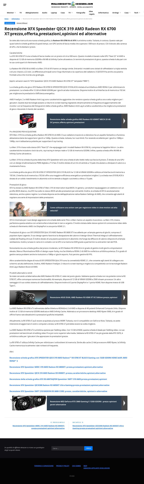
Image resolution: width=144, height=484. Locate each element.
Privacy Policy (62, 466)
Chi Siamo (76, 466)
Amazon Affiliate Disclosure (97, 468)
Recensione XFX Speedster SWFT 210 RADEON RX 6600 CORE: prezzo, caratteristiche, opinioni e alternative (58, 391)
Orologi (115, 13)
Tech (136, 13)
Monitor (10, 13)
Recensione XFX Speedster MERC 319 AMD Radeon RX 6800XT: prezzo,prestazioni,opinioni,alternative (56, 367)
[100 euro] (72, 5)
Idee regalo (91, 12)
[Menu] (4, 4)
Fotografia (80, 13)
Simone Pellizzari (22, 23)
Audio (44, 13)
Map (85, 466)
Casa (63, 13)
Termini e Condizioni (43, 466)
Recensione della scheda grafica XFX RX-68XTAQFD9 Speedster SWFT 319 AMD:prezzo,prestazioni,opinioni (58, 379)
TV (21, 13)
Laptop (54, 13)
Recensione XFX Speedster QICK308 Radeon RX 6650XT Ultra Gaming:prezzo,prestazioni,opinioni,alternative (59, 385)
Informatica (103, 13)
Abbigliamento (32, 13)
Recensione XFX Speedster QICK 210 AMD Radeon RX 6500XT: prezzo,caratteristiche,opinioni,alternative (58, 373)
